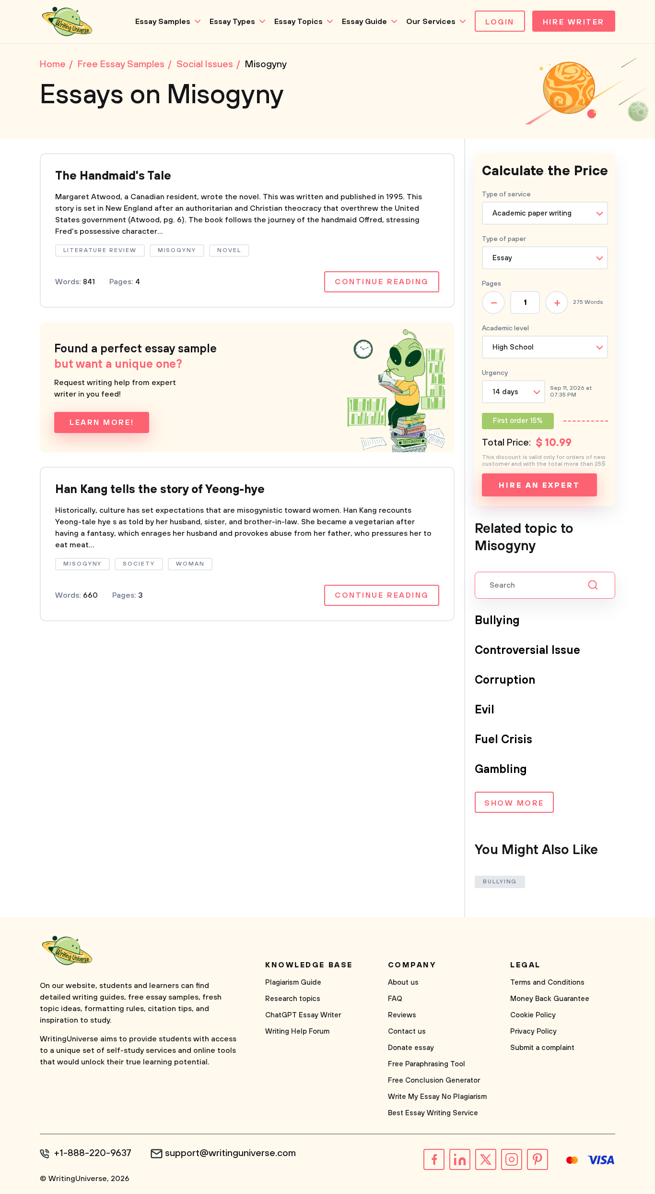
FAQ (395, 998)
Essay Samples (162, 21)
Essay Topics (298, 21)
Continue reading (382, 282)
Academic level (505, 328)
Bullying (497, 621)
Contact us (407, 1031)
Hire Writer (574, 22)
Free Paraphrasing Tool (426, 1064)
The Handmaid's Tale (113, 176)
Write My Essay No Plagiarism (437, 1096)
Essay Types (232, 21)
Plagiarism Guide (293, 982)
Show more (514, 803)
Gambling (501, 769)
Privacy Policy (533, 1031)
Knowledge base (309, 965)
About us (403, 982)
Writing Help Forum (297, 1031)
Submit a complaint (542, 1047)
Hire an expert (539, 485)
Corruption (505, 680)
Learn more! (102, 422)
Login (500, 22)
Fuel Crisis (503, 740)
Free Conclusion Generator (434, 1080)
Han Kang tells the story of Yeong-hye (160, 489)
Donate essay (411, 1047)
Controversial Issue (527, 650)
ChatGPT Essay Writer (303, 1015)
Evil (484, 710)
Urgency (495, 373)
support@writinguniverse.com (230, 1153)
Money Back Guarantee (549, 998)
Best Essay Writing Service (433, 1113)
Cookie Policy (533, 1015)
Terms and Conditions (547, 982)
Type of (504, 239)
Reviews (402, 1015)
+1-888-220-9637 (92, 1153)
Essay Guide (364, 21)
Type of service (506, 194)
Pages (491, 283)
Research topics (292, 998)
